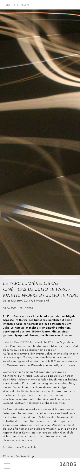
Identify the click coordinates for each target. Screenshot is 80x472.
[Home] (68, 464)
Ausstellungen (17, 5)
